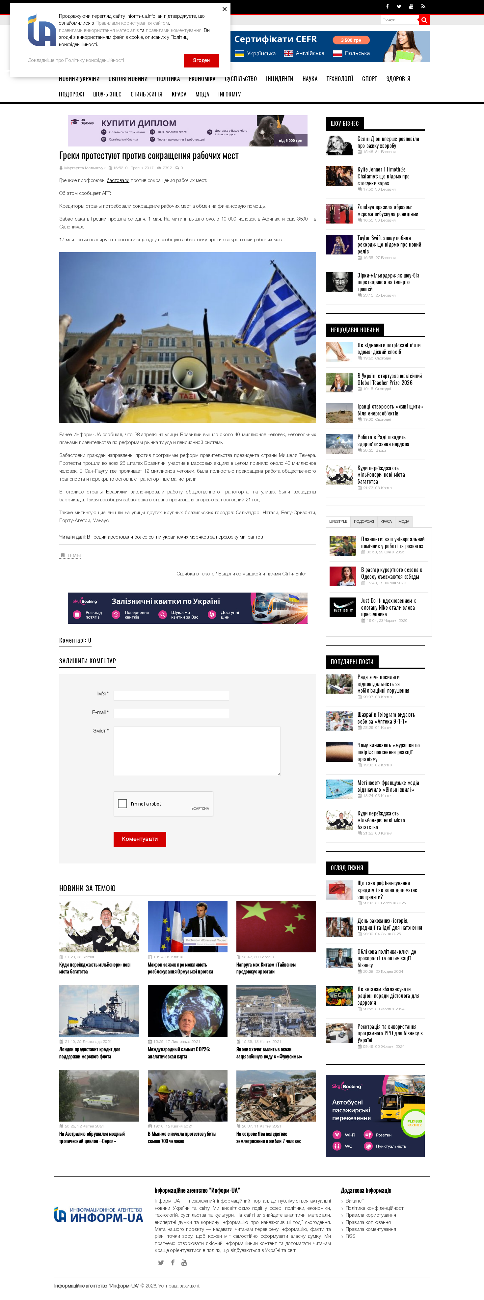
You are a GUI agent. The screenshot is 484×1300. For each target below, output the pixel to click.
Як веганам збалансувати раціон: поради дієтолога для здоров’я (388, 996)
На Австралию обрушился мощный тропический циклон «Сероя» (92, 1137)
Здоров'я (399, 79)
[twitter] (399, 7)
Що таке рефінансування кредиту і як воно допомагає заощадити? (387, 890)
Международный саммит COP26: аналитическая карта (179, 1052)
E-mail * (100, 712)
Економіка (202, 79)
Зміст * (101, 731)
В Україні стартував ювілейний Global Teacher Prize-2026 (390, 379)
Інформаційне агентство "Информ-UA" (96, 1286)
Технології (340, 79)
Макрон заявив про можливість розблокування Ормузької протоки (180, 968)
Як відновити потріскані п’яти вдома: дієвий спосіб (389, 349)
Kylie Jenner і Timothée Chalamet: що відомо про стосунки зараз (384, 176)
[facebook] (387, 7)
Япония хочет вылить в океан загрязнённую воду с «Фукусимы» (269, 1052)
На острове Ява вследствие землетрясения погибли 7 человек (268, 1137)
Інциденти (279, 79)
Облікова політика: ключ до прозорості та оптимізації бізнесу (387, 958)
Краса (179, 94)
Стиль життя (147, 94)
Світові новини (128, 79)
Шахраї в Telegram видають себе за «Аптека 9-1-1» (386, 718)
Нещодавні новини (355, 330)
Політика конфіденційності (375, 1208)
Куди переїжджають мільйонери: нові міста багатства (94, 968)
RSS (351, 1236)
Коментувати (140, 839)
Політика (168, 79)
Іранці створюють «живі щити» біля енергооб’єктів (390, 410)
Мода (202, 94)
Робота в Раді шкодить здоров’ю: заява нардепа (383, 440)
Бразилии (116, 492)
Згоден (201, 60)
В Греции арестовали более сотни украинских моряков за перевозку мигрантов (175, 537)
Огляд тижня (347, 868)
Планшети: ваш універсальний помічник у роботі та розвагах (392, 542)
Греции (98, 219)
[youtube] (411, 7)
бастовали (118, 180)
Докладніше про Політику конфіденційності (76, 60)
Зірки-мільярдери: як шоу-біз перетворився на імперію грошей (388, 282)
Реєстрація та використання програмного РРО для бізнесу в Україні (390, 1033)
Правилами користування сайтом (132, 23)
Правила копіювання (368, 1222)
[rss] (423, 7)
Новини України (79, 79)
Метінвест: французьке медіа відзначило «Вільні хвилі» (388, 786)
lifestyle (338, 521)
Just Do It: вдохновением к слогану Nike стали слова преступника (388, 607)
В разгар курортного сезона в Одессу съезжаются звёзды (391, 573)
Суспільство (241, 79)
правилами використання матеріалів (99, 30)
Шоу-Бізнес (107, 94)
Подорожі (71, 94)
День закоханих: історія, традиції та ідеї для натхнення (390, 924)
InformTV (229, 94)
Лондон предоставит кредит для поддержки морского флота (90, 1052)
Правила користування (371, 1215)
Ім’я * (103, 694)
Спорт (369, 79)
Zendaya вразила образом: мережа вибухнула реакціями (388, 210)
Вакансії (354, 1201)
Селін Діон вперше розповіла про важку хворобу (388, 142)
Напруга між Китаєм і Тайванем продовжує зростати (266, 968)
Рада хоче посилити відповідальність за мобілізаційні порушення (383, 684)
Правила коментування (371, 1229)
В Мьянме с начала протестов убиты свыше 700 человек (182, 1137)
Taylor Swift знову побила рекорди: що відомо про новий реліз (389, 245)
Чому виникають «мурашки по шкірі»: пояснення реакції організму (389, 752)
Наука (310, 79)
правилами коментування (174, 30)
